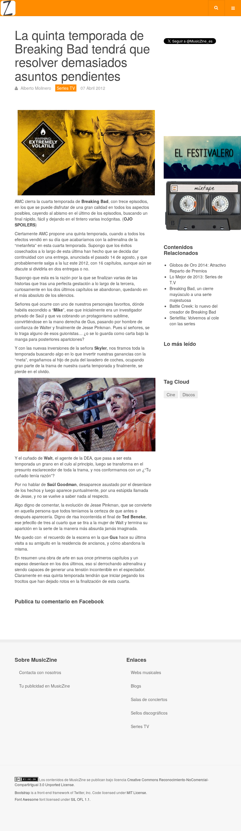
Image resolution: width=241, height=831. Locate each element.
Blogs (136, 686)
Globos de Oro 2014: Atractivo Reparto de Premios (198, 268)
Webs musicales (146, 672)
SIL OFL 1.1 (80, 799)
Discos (189, 394)
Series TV (140, 726)
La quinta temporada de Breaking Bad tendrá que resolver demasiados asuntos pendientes (82, 55)
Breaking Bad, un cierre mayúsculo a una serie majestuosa (191, 294)
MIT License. (137, 792)
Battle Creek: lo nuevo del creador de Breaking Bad (193, 309)
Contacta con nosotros (40, 672)
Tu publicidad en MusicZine (44, 686)
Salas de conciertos (149, 699)
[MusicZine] (8, 8)
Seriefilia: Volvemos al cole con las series (194, 320)
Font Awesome (27, 799)
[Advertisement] (195, 95)
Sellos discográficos (149, 713)
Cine (171, 394)
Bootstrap (22, 792)
